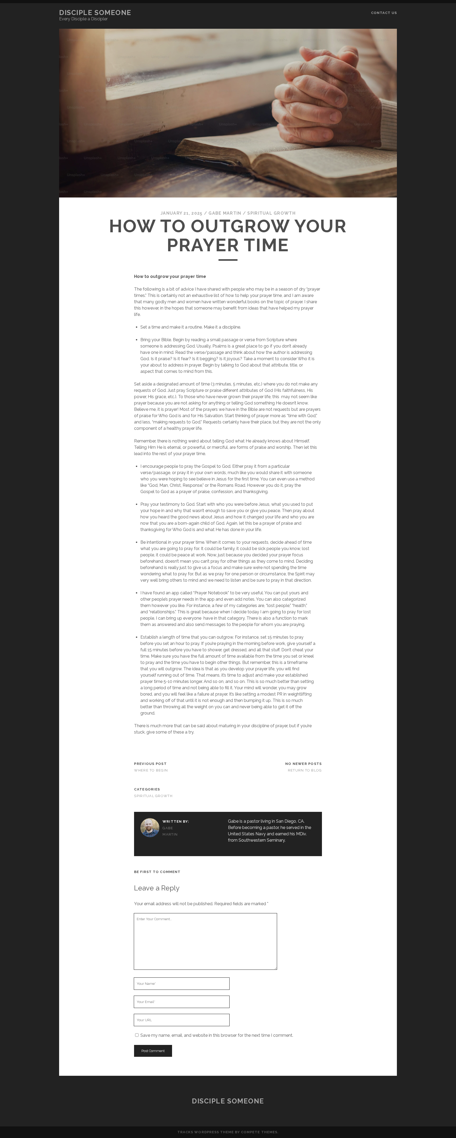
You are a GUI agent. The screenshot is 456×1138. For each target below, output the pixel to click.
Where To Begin (151, 770)
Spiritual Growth (271, 213)
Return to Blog (305, 770)
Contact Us (384, 13)
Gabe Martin (224, 213)
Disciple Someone (95, 13)
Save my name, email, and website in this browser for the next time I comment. (216, 1035)
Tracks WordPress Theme (205, 1132)
